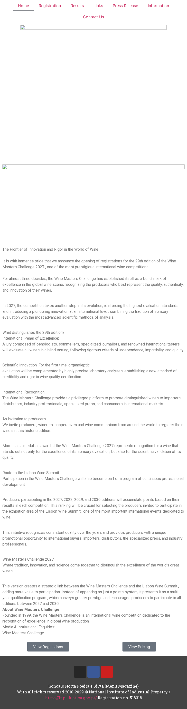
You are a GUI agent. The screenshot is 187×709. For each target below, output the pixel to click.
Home (23, 5)
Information (158, 5)
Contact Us (93, 16)
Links (98, 5)
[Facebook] (93, 672)
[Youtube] (107, 672)
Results (77, 5)
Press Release (125, 5)
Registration (50, 5)
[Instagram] (80, 672)
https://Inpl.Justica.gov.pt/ (71, 697)
